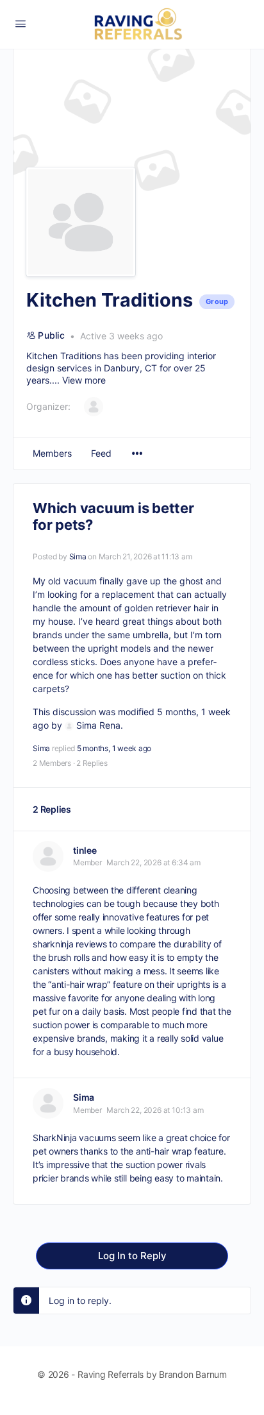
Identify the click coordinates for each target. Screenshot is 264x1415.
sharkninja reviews (70, 943)
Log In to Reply (132, 1256)
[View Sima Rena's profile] (69, 725)
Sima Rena (98, 725)
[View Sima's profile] (48, 1103)
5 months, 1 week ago (114, 748)
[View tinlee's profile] (48, 856)
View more (84, 380)
